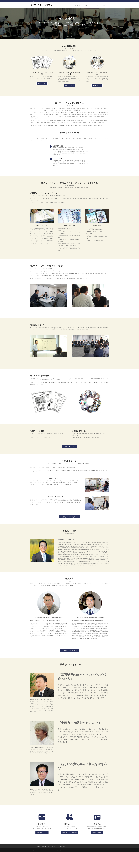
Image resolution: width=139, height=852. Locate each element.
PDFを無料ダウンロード (81, 30)
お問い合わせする (42, 832)
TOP (72, 5)
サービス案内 (78, 5)
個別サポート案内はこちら (70, 517)
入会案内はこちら (70, 446)
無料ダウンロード (42, 83)
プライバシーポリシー (95, 5)
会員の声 (87, 5)
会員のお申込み (97, 832)
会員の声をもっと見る (70, 650)
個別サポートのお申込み (69, 832)
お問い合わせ (106, 5)
